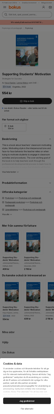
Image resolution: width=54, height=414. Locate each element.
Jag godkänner (27, 401)
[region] (27, 386)
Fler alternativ (27, 408)
